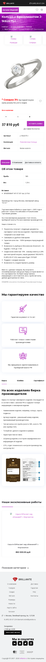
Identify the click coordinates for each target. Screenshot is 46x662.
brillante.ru (23, 658)
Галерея (12, 588)
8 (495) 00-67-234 (37, 3)
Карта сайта (11, 608)
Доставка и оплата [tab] (33, 162)
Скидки (11, 592)
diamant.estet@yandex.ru (26, 619)
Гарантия (34, 588)
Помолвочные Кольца (28, 142)
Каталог (12, 611)
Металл (12, 596)
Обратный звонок (13, 632)
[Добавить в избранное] (40, 101)
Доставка (34, 584)
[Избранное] (37, 10)
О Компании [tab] (17, 162)
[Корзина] (42, 10)
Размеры (11, 600)
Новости (11, 604)
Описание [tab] (6, 162)
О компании (11, 584)
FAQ (34, 592)
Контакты (34, 596)
